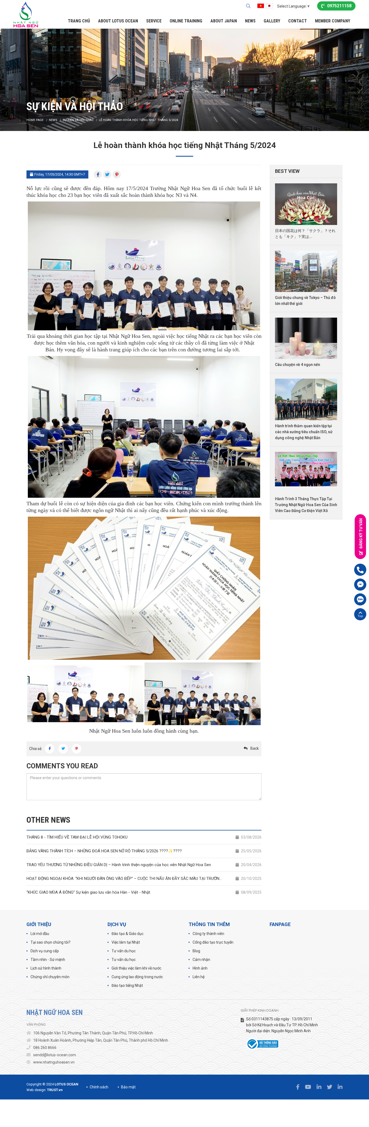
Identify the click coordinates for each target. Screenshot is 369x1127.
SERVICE (154, 20)
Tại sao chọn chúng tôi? (51, 942)
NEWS (250, 20)
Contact (297, 20)
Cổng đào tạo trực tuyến (213, 942)
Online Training (186, 20)
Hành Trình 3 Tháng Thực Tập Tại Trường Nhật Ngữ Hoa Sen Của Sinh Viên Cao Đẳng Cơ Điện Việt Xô (306, 505)
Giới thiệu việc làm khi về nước (136, 968)
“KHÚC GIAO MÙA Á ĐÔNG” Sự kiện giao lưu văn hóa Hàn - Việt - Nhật (143, 892)
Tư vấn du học (124, 951)
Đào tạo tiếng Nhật (127, 985)
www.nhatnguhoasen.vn (54, 1062)
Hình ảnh (200, 968)
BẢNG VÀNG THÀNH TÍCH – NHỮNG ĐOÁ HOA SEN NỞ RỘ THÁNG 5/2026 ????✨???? (143, 851)
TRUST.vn (55, 1090)
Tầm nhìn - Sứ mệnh (48, 959)
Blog (196, 951)
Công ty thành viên (208, 933)
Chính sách (99, 1087)
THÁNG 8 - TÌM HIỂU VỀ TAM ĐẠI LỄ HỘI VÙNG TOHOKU (143, 837)
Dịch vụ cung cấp (45, 951)
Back (254, 748)
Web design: (36, 1090)
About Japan (223, 20)
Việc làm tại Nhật (126, 942)
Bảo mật (128, 1087)
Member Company (332, 20)
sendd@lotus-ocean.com (54, 1055)
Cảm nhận (201, 959)
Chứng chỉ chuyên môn (50, 977)
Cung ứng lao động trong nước (137, 977)
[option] (184, 80)
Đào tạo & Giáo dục (127, 933)
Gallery (272, 20)
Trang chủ (79, 20)
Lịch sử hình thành (46, 968)
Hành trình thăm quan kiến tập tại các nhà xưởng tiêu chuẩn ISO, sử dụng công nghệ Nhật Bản (304, 432)
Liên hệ (198, 977)
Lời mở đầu (40, 933)
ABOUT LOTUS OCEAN (118, 20)
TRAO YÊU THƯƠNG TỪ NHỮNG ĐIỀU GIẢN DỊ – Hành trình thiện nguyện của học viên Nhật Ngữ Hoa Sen (143, 864)
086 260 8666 (44, 1047)
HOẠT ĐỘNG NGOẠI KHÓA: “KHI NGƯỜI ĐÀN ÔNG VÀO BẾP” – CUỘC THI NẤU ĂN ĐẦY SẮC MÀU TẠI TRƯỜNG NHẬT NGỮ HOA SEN (143, 878)
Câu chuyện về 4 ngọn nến (297, 364)
